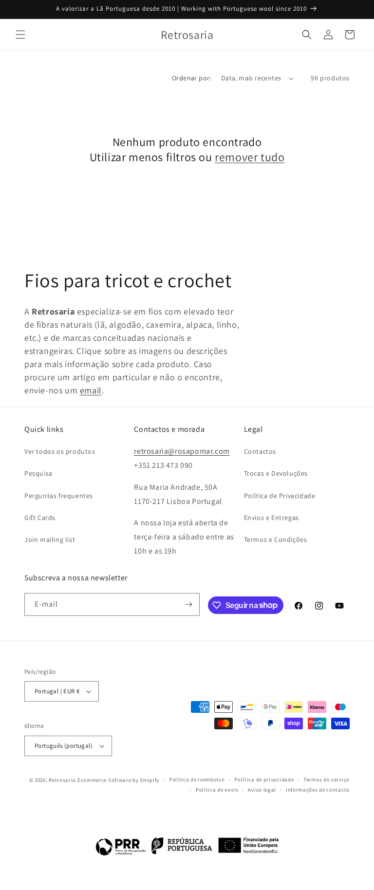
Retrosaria (62, 780)
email (91, 390)
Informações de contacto (318, 789)
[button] (20, 34)
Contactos (260, 451)
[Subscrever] (188, 604)
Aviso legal (262, 789)
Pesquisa (38, 473)
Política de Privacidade (280, 495)
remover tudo (249, 157)
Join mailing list (49, 539)
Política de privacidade (264, 779)
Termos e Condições (275, 539)
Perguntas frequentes (58, 495)
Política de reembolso (197, 779)
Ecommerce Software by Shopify (118, 780)
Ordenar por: (191, 78)
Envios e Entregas (271, 517)
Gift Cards (40, 517)
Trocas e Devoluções (276, 473)
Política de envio (217, 789)
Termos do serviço (326, 779)
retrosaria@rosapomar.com (181, 451)
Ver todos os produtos (59, 451)
